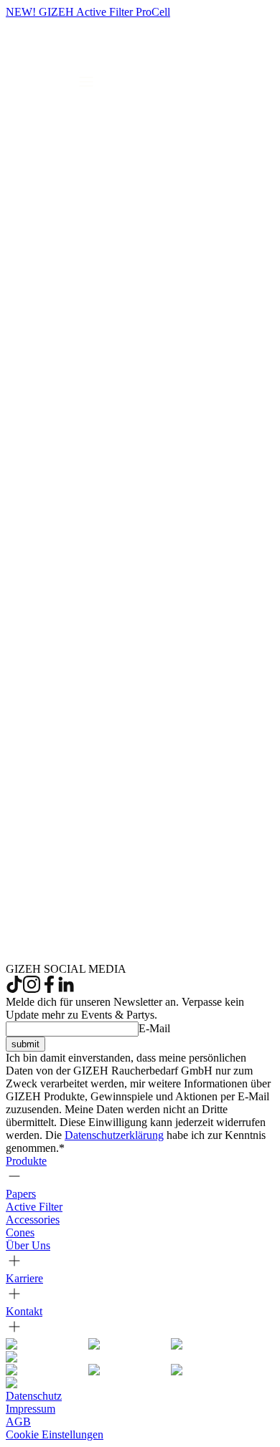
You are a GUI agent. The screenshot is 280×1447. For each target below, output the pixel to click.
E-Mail (154, 1028)
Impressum (30, 1409)
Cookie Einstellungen (54, 1434)
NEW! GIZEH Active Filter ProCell (88, 12)
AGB (18, 1421)
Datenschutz (34, 1396)
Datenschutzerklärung (114, 1135)
